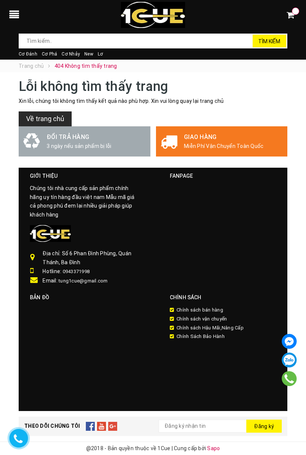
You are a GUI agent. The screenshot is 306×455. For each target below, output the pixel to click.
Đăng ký (264, 426)
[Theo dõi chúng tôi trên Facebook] (90, 426)
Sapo (213, 448)
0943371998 (76, 271)
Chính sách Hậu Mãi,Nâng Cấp (210, 328)
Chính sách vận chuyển (202, 319)
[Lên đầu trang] (292, 432)
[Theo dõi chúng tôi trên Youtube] (101, 426)
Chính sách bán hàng (200, 310)
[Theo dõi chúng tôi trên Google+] (113, 426)
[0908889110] (289, 378)
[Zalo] (289, 360)
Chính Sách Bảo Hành (201, 336)
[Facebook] (289, 341)
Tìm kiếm (269, 41)
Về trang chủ (45, 119)
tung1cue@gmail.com (83, 281)
